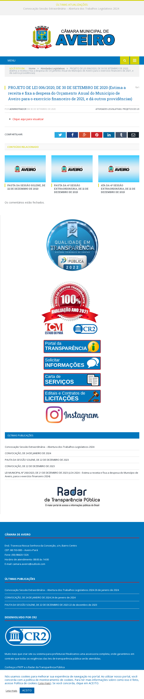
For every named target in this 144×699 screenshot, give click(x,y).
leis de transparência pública (64, 658)
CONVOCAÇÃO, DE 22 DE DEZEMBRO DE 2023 (30, 466)
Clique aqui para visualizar (28, 119)
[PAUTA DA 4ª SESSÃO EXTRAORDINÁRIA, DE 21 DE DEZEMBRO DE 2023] (71, 168)
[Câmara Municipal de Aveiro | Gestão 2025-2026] (72, 36)
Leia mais (44, 683)
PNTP (20, 667)
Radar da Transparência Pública (46, 667)
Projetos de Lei (131, 109)
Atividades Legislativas (109, 109)
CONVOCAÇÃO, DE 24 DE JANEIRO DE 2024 (71, 8)
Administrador (18, 109)
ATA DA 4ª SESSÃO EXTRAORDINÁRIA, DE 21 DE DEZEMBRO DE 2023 (118, 189)
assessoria (92, 654)
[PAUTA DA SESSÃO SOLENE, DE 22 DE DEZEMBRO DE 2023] (25, 168)
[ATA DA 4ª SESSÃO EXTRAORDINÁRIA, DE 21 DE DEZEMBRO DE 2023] (118, 168)
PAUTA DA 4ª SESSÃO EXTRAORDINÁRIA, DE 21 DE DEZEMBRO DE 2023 (71, 189)
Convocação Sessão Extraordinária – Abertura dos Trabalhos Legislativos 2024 (49, 447)
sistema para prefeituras (51, 654)
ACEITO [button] (27, 690)
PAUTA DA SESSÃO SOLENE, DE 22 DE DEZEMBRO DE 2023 (26, 187)
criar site (27, 654)
